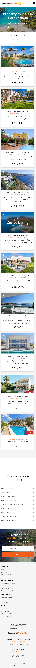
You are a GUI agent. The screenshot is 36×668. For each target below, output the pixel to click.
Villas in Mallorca (6, 492)
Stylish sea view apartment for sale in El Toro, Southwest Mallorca (17, 322)
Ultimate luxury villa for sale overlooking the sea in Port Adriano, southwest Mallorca (17, 199)
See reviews (15, 651)
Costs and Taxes (5, 586)
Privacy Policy (20, 644)
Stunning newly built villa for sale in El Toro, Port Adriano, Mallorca (17, 402)
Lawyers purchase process (8, 600)
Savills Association (6, 574)
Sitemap (29, 644)
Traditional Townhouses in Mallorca (12, 504)
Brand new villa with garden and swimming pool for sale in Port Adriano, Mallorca (18, 76)
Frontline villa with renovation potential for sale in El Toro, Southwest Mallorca (18, 241)
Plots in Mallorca (6, 512)
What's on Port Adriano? (20, 23)
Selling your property (6, 597)
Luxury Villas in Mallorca (8, 500)
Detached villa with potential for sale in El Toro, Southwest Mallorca (18, 158)
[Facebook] (13, 656)
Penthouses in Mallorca (8, 520)
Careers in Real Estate (7, 577)
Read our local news (6, 609)
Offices (3, 569)
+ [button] (29, 3)
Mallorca (12, 644)
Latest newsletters (6, 616)
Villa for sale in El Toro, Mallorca (17, 442)
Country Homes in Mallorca (9, 508)
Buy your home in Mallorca (8, 583)
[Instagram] (22, 656)
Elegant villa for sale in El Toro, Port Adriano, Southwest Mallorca (18, 281)
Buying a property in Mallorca (9, 591)
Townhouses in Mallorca (8, 516)
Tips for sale (4, 602)
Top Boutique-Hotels (6, 613)
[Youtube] (18, 656)
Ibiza (6, 644)
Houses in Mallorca (7, 488)
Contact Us (4, 572)
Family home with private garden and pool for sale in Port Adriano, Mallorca (18, 117)
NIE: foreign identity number (8, 588)
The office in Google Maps (18, 641)
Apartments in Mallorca (8, 496)
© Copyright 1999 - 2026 (18, 663)
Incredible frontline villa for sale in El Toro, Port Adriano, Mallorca (18, 362)
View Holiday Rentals (20, 27)
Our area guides (5, 611)
